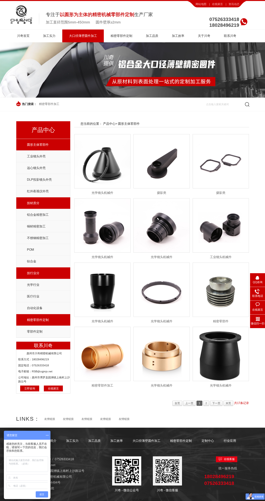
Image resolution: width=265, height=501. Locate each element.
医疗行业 (33, 296)
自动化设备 (34, 308)
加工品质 (94, 440)
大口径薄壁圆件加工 (146, 440)
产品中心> (110, 123)
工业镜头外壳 (36, 156)
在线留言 (217, 4)
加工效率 (116, 440)
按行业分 (33, 273)
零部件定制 (34, 331)
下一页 (216, 403)
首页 (177, 403)
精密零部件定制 (38, 320)
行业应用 (230, 440)
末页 (228, 403)
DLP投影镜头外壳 (39, 179)
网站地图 (201, 4)
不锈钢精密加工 (38, 238)
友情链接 (49, 418)
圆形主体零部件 (38, 144)
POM (30, 249)
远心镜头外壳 (36, 168)
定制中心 (208, 440)
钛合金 (31, 261)
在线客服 (229, 459)
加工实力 (72, 440)
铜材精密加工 (36, 226)
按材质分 (33, 203)
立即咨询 (29, 388)
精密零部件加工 (49, 104)
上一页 (189, 403)
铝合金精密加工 (38, 214)
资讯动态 (234, 4)
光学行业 (33, 284)
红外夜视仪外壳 (38, 191)
